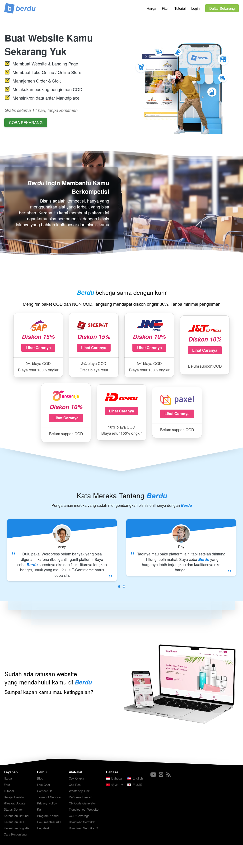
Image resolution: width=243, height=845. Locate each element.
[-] (153, 775)
